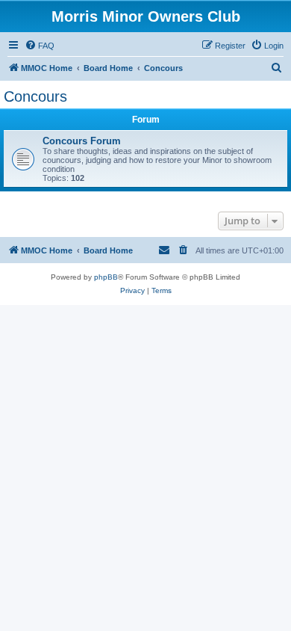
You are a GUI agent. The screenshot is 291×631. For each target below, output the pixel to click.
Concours (35, 96)
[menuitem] (39, 46)
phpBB (106, 277)
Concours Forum (82, 141)
